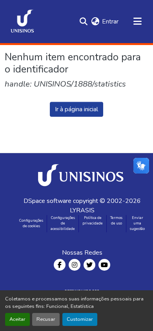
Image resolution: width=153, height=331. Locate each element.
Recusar (45, 319)
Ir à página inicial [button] (76, 109)
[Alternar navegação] (137, 21)
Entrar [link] (110, 21)
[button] (22, 21)
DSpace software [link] (47, 201)
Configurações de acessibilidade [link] (63, 223)
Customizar (80, 319)
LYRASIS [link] (82, 210)
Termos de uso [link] (116, 220)
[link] (82, 174)
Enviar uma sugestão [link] (137, 223)
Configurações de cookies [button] (31, 223)
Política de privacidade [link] (92, 220)
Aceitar (17, 319)
